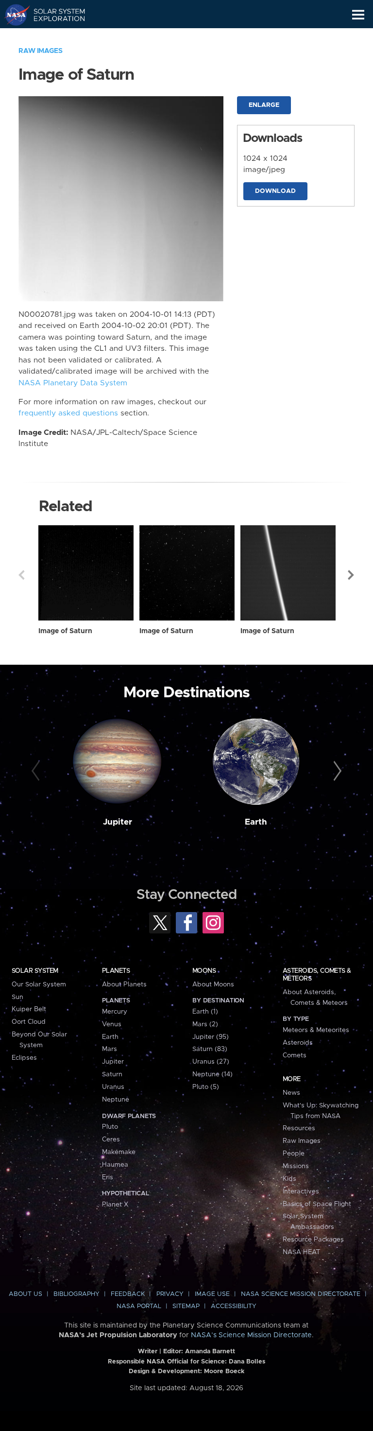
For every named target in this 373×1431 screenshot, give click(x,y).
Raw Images (40, 51)
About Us (25, 1294)
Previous (21, 575)
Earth (256, 822)
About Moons (213, 984)
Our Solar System (39, 984)
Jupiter (117, 822)
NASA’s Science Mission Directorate (251, 1335)
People (294, 1153)
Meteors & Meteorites (316, 1030)
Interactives (301, 1191)
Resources (299, 1128)
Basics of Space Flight (317, 1204)
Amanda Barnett (210, 1351)
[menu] (358, 15)
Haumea (115, 1164)
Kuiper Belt (29, 1009)
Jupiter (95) (210, 1037)
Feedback (128, 1294)
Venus (111, 1024)
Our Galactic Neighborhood (53, 37)
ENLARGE (264, 105)
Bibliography (76, 1294)
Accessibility (233, 1306)
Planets (116, 970)
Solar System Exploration (53, 14)
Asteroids (298, 1042)
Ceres (111, 1139)
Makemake (119, 1152)
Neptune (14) (212, 1074)
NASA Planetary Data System (72, 383)
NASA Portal (139, 1306)
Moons (204, 970)
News (291, 1092)
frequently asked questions (68, 413)
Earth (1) (205, 1011)
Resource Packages (313, 1239)
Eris (107, 1177)
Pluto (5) (205, 1087)
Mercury (114, 1011)
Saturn (112, 1074)
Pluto (110, 1126)
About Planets (124, 984)
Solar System (35, 970)
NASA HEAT (301, 1252)
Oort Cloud (29, 1021)
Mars (109, 1049)
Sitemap (186, 1306)
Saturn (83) (209, 1049)
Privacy (170, 1294)
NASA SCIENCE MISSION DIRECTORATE (300, 1294)
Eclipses (24, 1057)
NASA (13, 14)
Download (275, 191)
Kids (289, 1178)
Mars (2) (205, 1024)
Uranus (113, 1087)
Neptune (115, 1099)
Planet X (115, 1204)
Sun (17, 997)
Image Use (212, 1294)
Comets (294, 1055)
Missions (296, 1166)
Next (351, 575)
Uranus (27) (210, 1061)
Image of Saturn (65, 631)
